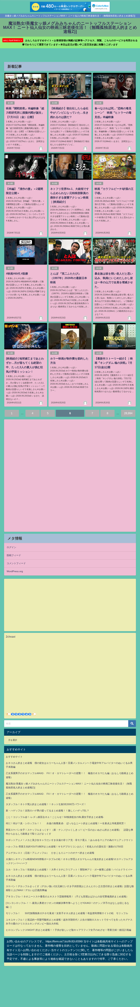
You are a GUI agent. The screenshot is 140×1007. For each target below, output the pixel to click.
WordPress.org (15, 571)
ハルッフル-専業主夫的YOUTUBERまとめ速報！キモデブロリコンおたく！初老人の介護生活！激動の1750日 (64, 846)
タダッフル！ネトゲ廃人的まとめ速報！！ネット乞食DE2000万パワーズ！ (46, 804)
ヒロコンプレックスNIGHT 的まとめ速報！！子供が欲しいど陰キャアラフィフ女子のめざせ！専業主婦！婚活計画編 (68, 930)
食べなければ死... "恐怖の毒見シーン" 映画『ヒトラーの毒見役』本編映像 (113, 112)
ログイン (11, 547)
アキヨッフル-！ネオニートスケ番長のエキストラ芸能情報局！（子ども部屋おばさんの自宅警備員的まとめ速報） (67, 896)
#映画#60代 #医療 (17, 273)
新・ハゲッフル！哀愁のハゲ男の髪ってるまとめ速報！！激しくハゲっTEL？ (47, 810)
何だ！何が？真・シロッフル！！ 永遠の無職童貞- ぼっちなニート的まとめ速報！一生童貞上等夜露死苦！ (66, 823)
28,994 (128, 413)
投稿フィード (14, 555)
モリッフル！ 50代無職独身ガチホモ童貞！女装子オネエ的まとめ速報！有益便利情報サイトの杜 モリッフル (67, 913)
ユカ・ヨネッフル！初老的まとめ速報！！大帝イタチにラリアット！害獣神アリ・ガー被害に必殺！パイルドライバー (69, 869)
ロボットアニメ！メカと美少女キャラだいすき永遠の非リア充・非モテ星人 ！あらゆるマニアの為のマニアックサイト (69, 840)
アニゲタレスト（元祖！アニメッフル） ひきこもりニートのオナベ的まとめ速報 (50, 853)
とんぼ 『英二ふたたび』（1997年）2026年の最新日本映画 (68, 278)
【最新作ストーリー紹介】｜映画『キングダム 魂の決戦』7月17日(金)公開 (114, 363)
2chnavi (10, 636)
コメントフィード (16, 563)
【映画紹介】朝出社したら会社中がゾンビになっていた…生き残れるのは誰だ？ (69, 112)
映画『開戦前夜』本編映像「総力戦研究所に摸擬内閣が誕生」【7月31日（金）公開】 (25, 112)
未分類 (10, 103)
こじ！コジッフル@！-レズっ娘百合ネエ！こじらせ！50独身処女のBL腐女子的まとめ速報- (55, 817)
